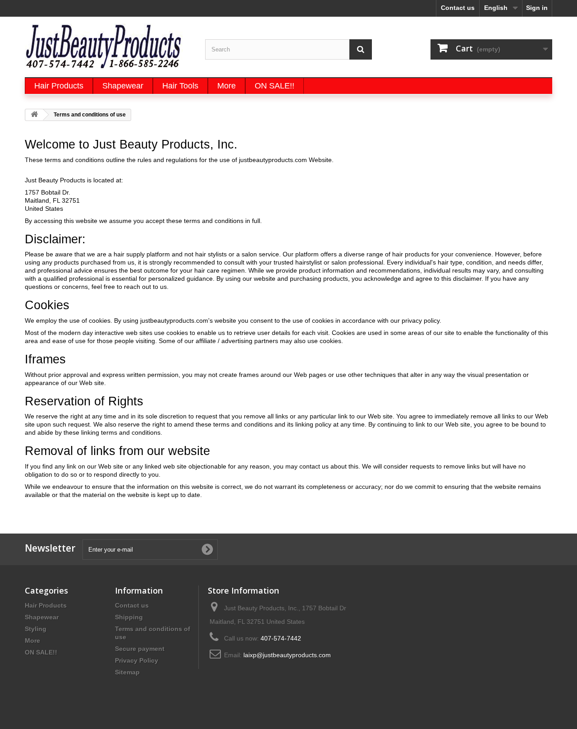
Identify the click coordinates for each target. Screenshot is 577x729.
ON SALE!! (41, 652)
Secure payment (140, 648)
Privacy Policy (136, 660)
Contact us (458, 7)
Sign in (537, 7)
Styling (35, 628)
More (32, 640)
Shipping (129, 617)
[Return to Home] (34, 115)
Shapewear (42, 617)
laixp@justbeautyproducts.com (287, 655)
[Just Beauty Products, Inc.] (108, 45)
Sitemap (127, 672)
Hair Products (46, 605)
